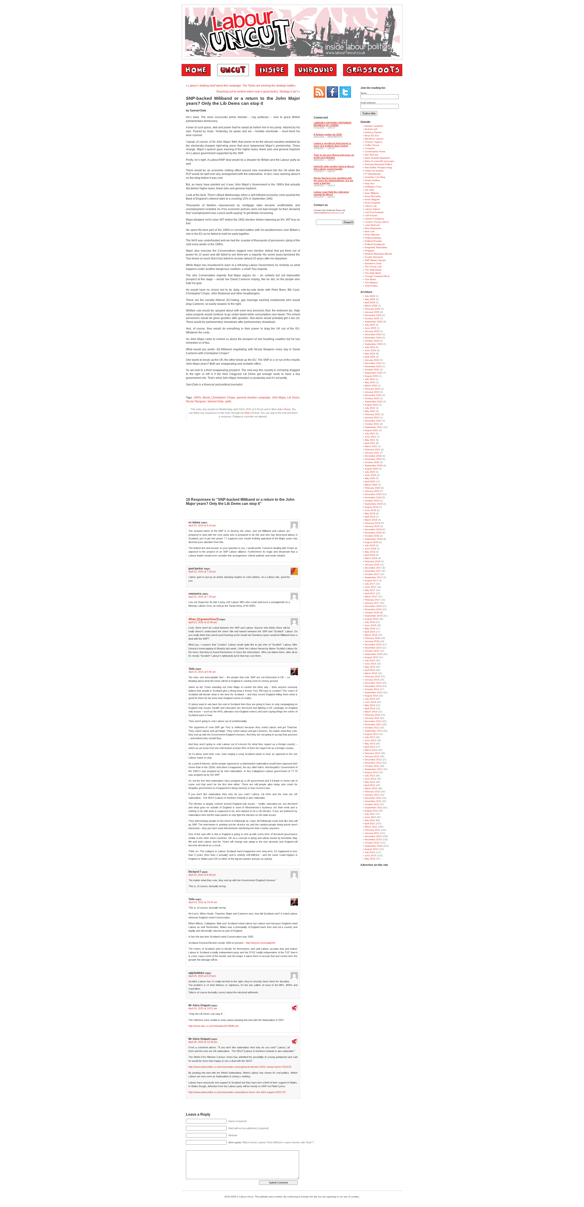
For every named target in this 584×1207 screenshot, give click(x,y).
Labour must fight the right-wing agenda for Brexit (331, 193)
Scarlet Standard (374, 257)
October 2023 (372, 369)
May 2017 (370, 590)
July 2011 (370, 814)
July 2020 (370, 472)
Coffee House (372, 145)
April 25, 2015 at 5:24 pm (202, 976)
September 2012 (374, 769)
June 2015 (370, 663)
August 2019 (371, 507)
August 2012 (371, 772)
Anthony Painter (373, 132)
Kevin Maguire (372, 199)
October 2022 (372, 398)
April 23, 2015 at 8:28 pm (202, 874)
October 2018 (372, 536)
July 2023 (370, 379)
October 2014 (372, 689)
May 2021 (370, 440)
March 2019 (371, 520)
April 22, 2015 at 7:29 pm (202, 596)
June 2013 (370, 740)
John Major (279, 397)
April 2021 (370, 443)
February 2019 (372, 523)
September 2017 (374, 577)
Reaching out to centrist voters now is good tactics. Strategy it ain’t (257, 91)
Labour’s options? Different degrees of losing (333, 123)
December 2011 (373, 798)
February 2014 (372, 715)
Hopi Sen (370, 183)
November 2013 (373, 724)
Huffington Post (373, 186)
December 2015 (373, 644)
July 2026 (370, 296)
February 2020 (372, 488)
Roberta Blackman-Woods (378, 254)
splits (228, 401)
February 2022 (372, 414)
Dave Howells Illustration (377, 158)
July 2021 (370, 433)
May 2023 (370, 382)
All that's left (371, 129)
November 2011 (373, 801)
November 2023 (373, 366)
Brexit (206, 397)
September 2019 (374, 504)
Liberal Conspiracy (374, 218)
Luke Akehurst (372, 225)
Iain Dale (369, 190)
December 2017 (373, 568)
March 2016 (371, 635)
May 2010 (370, 858)
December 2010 (373, 836)
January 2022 (372, 417)
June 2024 (370, 350)
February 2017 (372, 599)
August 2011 (371, 810)
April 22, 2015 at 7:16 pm (202, 571)
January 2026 (372, 312)
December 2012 (373, 759)
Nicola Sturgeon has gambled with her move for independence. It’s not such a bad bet (333, 180)
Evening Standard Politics (378, 164)
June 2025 (370, 328)
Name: (363, 93)
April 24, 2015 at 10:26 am (202, 902)
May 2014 (370, 705)
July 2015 (370, 660)
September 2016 (374, 615)
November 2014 (373, 686)
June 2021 (370, 436)
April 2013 (370, 747)
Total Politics (371, 286)
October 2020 (372, 462)
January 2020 (372, 491)
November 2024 (373, 337)
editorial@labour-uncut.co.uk (329, 212)
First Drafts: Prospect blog (378, 167)
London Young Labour (377, 222)
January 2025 (372, 331)
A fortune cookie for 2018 (328, 134)
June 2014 (370, 702)
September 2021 (374, 427)
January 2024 (372, 360)
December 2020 (373, 456)
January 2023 (372, 392)
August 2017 (371, 580)
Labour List (371, 206)
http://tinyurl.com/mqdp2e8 (260, 942)
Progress (369, 250)
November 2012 (373, 763)
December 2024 (373, 334)
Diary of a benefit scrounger (379, 161)
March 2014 (371, 711)
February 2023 (372, 388)
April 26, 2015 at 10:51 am (202, 1008)
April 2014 (370, 708)
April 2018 (370, 555)
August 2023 (371, 376)
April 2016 (370, 631)
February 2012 (372, 791)
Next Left (369, 231)
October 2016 (372, 612)
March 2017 (371, 596)
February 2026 (372, 309)
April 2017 (370, 593)
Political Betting (373, 238)
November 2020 (373, 459)
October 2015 (372, 651)
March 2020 (371, 484)
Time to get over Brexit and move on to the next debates (334, 156)
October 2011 (372, 804)
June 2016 (370, 625)
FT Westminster (373, 174)
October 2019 (372, 500)
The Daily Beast (373, 270)
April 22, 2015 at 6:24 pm (202, 525)
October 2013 (372, 727)
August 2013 (371, 734)
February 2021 (372, 449)
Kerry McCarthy (373, 196)
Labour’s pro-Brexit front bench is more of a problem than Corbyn (332, 144)
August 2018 (371, 542)
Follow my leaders (374, 170)
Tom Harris (370, 279)
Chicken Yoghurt (373, 142)
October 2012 (372, 766)
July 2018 (370, 545)
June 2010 (370, 855)
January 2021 (372, 452)
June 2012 (370, 778)
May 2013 (370, 743)
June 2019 (370, 510)
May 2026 (370, 299)
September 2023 (374, 373)
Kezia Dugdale (372, 202)
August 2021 (371, 430)
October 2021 (372, 424)
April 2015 (370, 670)
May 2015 (370, 667)
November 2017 (373, 571)
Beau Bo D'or (372, 135)
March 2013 (371, 750)
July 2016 (370, 622)
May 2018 (370, 552)
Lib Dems (293, 397)
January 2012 (372, 794)
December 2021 (373, 420)
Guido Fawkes (372, 180)
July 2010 (370, 852)
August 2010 (371, 849)
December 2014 (373, 683)
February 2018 (372, 561)
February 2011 (372, 830)
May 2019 (370, 513)
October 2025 (372, 318)
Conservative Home (375, 151)
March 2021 (371, 446)
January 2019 (372, 526)
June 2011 (370, 817)
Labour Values (372, 209)
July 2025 (370, 325)
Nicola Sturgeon (196, 401)
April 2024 (370, 357)
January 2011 (372, 833)
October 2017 (372, 574)
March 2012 (371, 788)
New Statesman (373, 228)
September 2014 (374, 692)
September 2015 (374, 654)
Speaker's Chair (373, 263)
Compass (370, 148)
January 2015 (372, 679)
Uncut (287, 409)
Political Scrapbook (375, 244)
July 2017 (370, 583)
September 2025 (374, 321)
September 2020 (374, 465)
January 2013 (372, 756)
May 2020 (370, 478)
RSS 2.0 (249, 412)
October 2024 (372, 341)
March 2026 (371, 305)
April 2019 (370, 516)
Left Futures (371, 215)
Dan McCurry (371, 154)
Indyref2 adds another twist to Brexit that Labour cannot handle (334, 167)
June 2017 (370, 587)
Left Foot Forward (374, 212)
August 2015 (371, 657)
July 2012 (370, 775)
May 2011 (370, 820)
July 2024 (370, 347)
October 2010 (372, 842)
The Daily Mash (373, 273)
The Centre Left (373, 266)
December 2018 (373, 529)
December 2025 (373, 315)
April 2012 (370, 785)
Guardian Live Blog (375, 177)
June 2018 (370, 548)
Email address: (368, 102)
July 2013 (370, 737)
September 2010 (374, 846)
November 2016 (373, 609)
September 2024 (374, 344)
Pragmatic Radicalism (376, 247)
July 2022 (370, 408)
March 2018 (371, 558)
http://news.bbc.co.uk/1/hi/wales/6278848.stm (213, 1026)
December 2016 (373, 606)
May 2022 (370, 411)
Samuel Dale (215, 401)
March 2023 (371, 385)
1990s (197, 397)
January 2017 (372, 603)
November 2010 (373, 839)
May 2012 (370, 782)
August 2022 (371, 404)
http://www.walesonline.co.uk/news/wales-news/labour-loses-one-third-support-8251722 (237, 1092)
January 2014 (372, 718)
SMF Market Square (375, 260)
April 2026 (370, 302)
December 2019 (373, 494)
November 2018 (373, 532)
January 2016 (372, 641)
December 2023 (373, 363)
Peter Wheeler (372, 234)
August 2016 (371, 619)
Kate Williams (372, 193)
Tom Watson (371, 282)
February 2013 (372, 753)
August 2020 (371, 468)
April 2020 (370, 481)
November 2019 (373, 497)
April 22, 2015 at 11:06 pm (202, 622)
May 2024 (370, 353)
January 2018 (372, 564)
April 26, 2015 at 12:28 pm (202, 1042)
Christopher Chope (223, 397)
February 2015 (372, 676)
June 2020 (370, 475)
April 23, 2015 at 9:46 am (202, 671)
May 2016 (370, 628)
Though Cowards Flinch (377, 276)
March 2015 (371, 673)
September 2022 (374, 401)
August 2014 (371, 695)
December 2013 (373, 721)
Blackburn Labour (374, 138)
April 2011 (370, 823)
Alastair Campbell (374, 126)
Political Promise (373, 241)
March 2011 (371, 826)
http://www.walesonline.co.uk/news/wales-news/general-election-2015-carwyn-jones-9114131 (240, 1066)
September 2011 (373, 807)
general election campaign (253, 397)
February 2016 (372, 638)
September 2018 (374, 539)
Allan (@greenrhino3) (203, 619)
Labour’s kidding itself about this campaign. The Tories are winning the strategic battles (241, 85)
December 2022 (373, 395)
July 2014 (370, 699)
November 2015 (373, 647)
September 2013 (374, 731)
